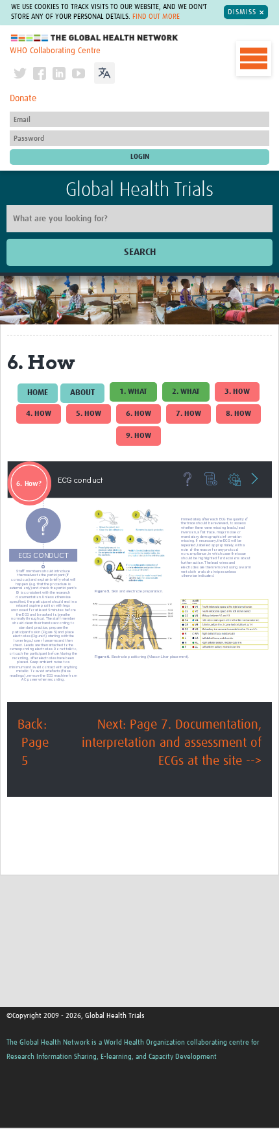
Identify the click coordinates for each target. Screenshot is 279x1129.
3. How (237, 392)
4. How (38, 414)
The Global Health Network (95, 38)
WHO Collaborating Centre (55, 51)
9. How (138, 436)
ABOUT (82, 393)
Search (140, 252)
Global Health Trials (139, 190)
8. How (238, 414)
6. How (138, 414)
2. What (186, 392)
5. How (88, 414)
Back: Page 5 (33, 743)
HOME (37, 393)
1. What (133, 392)
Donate (23, 98)
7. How (188, 414)
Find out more (156, 17)
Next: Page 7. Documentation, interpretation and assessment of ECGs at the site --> (171, 743)
